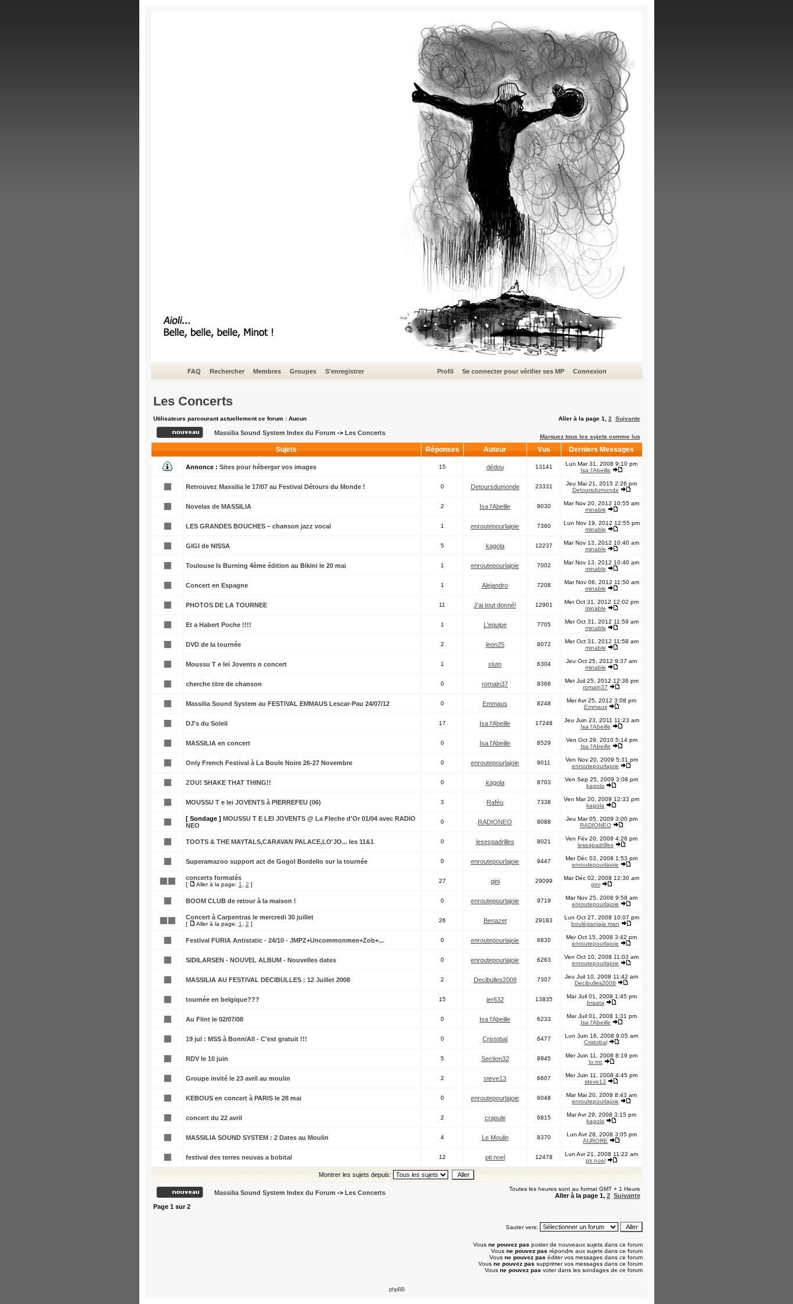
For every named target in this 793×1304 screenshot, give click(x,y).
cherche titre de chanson (224, 683)
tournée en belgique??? (222, 999)
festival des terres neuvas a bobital (239, 1157)
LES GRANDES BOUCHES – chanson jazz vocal (258, 526)
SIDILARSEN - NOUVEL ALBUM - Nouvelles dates (261, 960)
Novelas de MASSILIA (218, 506)
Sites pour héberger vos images (267, 466)
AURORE (595, 1141)
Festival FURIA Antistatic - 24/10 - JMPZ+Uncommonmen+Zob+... (285, 940)
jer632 (495, 999)
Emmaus (494, 703)
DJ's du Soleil (207, 723)
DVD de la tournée (213, 644)
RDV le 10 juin (207, 1058)
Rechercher (227, 371)
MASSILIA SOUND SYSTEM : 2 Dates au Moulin (257, 1137)
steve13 (495, 1078)
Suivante (627, 418)
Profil (445, 371)
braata (595, 1002)
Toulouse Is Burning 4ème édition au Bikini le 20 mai (266, 565)
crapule (495, 1117)
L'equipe (495, 624)
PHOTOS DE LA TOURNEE (226, 605)
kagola (495, 545)
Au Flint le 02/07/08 (214, 1019)
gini (495, 881)
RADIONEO (495, 821)
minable (595, 509)
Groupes (303, 371)
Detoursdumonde (495, 486)
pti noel (495, 1157)
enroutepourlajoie (495, 526)
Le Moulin (495, 1137)
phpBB (397, 1289)
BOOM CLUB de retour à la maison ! (241, 900)
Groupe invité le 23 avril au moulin (238, 1078)
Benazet (495, 920)
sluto (495, 664)
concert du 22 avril (214, 1117)
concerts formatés (213, 877)
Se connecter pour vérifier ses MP (513, 371)
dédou (495, 466)
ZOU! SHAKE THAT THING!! (228, 782)
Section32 (495, 1058)
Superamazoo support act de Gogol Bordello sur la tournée (276, 861)
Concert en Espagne (217, 585)
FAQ (194, 371)
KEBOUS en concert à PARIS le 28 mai (243, 1098)
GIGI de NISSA (208, 545)
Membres (267, 371)
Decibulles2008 (495, 979)
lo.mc (596, 1062)
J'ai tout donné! (495, 605)
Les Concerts (193, 401)
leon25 (495, 644)
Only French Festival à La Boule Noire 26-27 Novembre (269, 762)
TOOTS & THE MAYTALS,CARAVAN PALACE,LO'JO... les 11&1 (280, 841)
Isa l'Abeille (596, 470)
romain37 (495, 683)
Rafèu (494, 802)
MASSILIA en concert (218, 743)
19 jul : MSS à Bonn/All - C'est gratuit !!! (246, 1038)
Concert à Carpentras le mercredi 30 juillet (249, 917)
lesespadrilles (495, 841)
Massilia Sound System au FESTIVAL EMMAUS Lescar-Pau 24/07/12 (288, 703)
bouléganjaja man (595, 924)
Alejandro (495, 585)
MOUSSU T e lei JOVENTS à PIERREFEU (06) (253, 802)
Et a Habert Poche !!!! (218, 624)
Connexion (590, 371)
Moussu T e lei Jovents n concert (236, 664)
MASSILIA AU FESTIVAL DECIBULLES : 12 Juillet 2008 (268, 979)
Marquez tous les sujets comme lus (590, 436)
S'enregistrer (344, 371)
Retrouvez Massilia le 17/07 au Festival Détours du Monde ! (275, 486)
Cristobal (494, 1038)
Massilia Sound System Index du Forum (275, 432)
